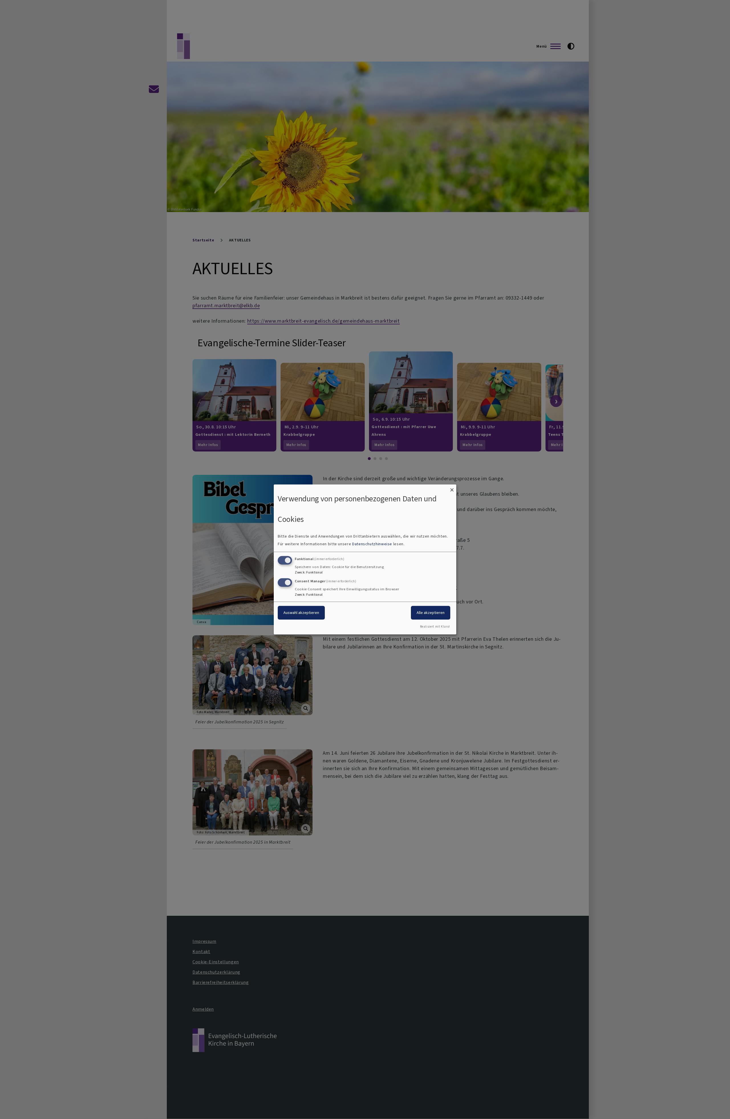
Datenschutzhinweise (372, 544)
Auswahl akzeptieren (301, 612)
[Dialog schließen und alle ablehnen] (452, 488)
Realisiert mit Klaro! (435, 626)
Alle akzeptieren (431, 612)
